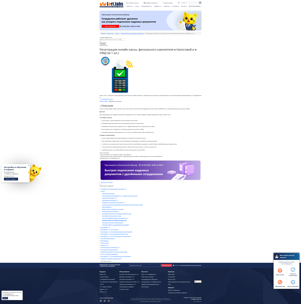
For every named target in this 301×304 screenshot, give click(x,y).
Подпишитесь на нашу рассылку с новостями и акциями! (110, 265)
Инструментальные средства (109, 249)
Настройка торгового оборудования (112, 222)
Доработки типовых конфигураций (111, 258)
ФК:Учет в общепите (174, 290)
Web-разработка (106, 207)
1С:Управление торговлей (107, 279)
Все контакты (197, 301)
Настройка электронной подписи (111, 216)
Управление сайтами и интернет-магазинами (114, 252)
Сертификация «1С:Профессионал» (151, 282)
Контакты (184, 6)
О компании (175, 6)
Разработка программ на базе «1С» (129, 282)
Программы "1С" (105, 227)
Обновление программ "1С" (110, 200)
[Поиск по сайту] (200, 3)
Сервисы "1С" (105, 245)
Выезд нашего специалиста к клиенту (113, 209)
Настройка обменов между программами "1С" (115, 218)
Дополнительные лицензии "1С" (110, 247)
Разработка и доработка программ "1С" (113, 202)
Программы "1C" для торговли (109, 229)
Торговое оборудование (108, 238)
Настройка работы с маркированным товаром (115, 225)
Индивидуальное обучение (110, 211)
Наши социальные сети (106, 298)
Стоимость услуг (124, 289)
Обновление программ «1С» (127, 284)
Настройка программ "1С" (109, 198)
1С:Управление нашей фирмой (108, 282)
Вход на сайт (171, 279)
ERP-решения (104, 241)
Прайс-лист (129, 6)
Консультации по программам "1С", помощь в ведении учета (119, 196)
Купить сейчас (104, 101)
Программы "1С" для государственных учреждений (116, 236)
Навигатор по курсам (147, 277)
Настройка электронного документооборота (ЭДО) (116, 213)
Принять (5, 298)
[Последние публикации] (179, 3)
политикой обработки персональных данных (190, 265)
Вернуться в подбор (107, 182)
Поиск (103, 43)
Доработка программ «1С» (126, 277)
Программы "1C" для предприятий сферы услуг (114, 234)
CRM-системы (105, 243)
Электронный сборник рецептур (177, 292)
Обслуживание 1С (146, 6)
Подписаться (167, 265)
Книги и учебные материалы (109, 254)
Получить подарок (10, 179)
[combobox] (191, 3)
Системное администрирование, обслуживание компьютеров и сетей (122, 205)
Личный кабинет (195, 6)
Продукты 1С (157, 6)
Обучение (167, 6)
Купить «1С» (103, 292)
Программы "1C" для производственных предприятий (116, 232)
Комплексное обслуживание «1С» (129, 274)
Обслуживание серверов (126, 287)
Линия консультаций (108, 193)
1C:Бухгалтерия (104, 277)
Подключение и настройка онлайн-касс (114, 220)
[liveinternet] (197, 275)
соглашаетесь (8, 294)
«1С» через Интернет (106, 287)
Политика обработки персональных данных (150, 301)
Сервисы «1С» (104, 289)
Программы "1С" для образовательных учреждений (116, 256)
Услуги (137, 6)
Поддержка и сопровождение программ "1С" (114, 189)
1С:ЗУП (102, 284)
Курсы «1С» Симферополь (148, 274)
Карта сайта (171, 274)
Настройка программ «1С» (126, 279)
